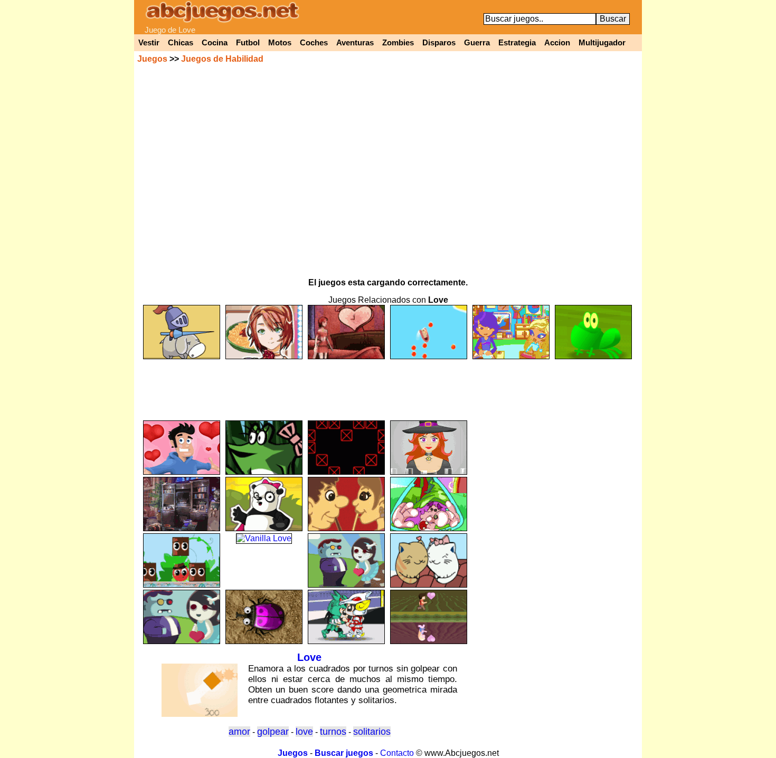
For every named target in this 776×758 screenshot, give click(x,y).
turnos (333, 731)
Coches (314, 43)
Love (309, 657)
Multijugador (602, 43)
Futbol (248, 43)
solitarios (372, 731)
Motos (279, 43)
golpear (273, 731)
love (304, 731)
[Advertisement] (388, 385)
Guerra (477, 43)
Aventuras (355, 43)
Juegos (152, 58)
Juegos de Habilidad (222, 58)
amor (239, 731)
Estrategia (517, 43)
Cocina (215, 43)
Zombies (398, 43)
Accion (557, 43)
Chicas (180, 43)
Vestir (148, 43)
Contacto (397, 753)
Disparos (439, 43)
